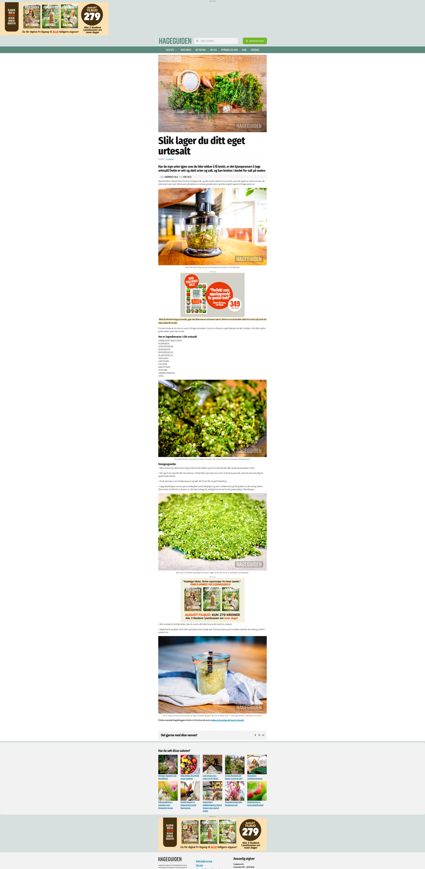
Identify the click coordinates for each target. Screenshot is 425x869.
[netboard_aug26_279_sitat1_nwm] (212, 579)
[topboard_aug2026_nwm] (54, 3)
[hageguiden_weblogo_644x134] (170, 858)
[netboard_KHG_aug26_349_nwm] (212, 274)
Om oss (199, 865)
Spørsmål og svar (204, 861)
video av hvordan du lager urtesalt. (227, 720)
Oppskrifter (170, 159)
